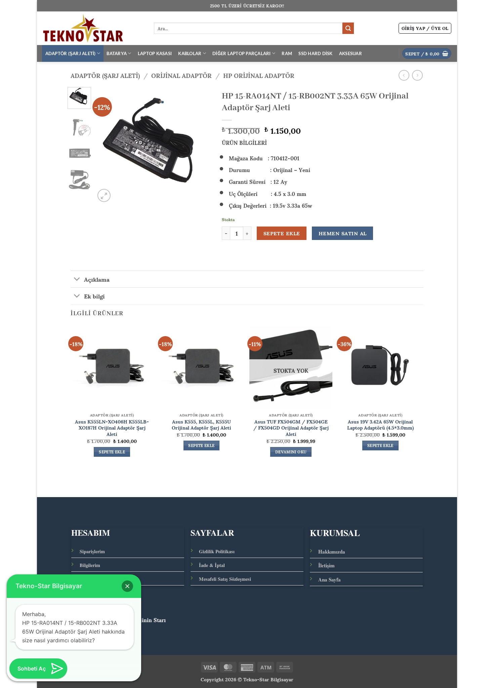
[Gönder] (348, 28)
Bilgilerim (90, 565)
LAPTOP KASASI (155, 53)
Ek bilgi (94, 295)
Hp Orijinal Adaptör (258, 75)
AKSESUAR (350, 53)
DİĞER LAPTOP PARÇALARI (241, 53)
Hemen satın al (343, 233)
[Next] (201, 145)
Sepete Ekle (281, 233)
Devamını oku (290, 452)
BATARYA (117, 53)
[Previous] (106, 145)
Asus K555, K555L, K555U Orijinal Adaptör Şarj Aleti (201, 424)
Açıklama (97, 279)
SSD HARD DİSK (315, 53)
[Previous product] (417, 75)
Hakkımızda (331, 551)
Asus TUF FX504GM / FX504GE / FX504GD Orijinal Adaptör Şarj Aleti (291, 427)
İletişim (326, 565)
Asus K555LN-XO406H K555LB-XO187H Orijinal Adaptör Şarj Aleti (112, 427)
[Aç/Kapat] (77, 280)
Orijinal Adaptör (181, 75)
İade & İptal (212, 565)
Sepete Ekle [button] (112, 452)
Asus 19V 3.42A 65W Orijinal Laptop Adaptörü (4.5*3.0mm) (380, 424)
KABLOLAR (189, 53)
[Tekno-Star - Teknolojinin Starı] (93, 28)
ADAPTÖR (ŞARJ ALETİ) (70, 53)
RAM (287, 53)
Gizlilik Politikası (217, 551)
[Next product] (404, 75)
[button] (425, 28)
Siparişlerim (92, 551)
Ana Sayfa (329, 579)
